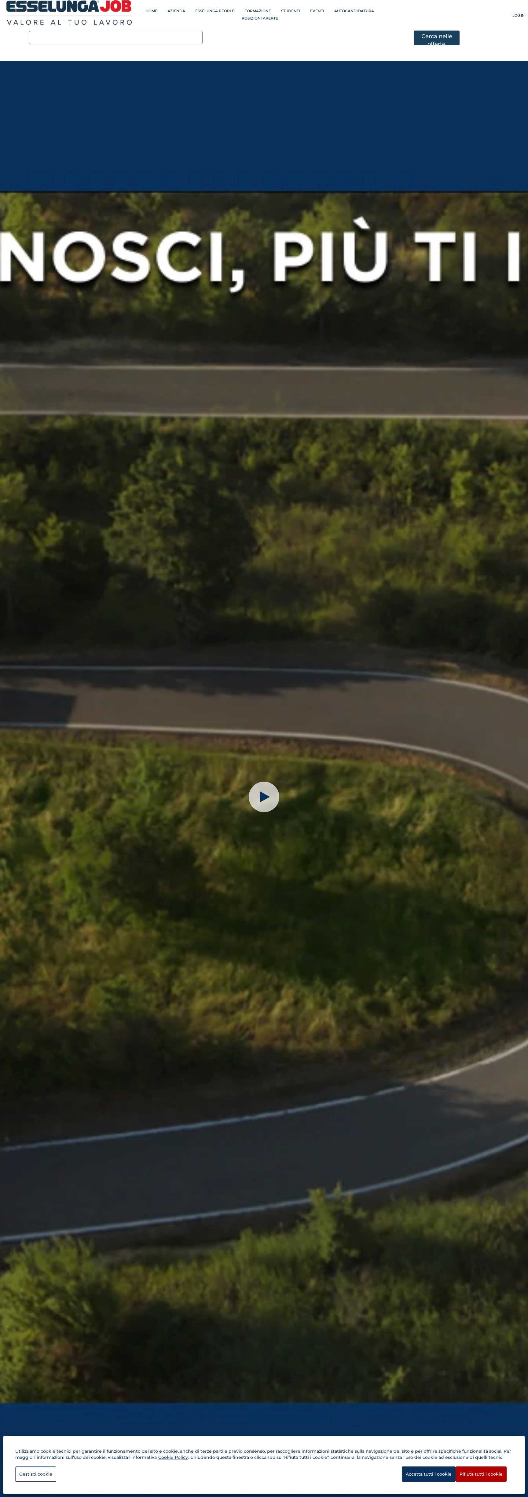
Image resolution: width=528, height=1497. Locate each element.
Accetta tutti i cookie (429, 1474)
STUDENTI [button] (290, 11)
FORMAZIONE (257, 11)
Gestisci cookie (35, 1474)
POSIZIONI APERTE (260, 18)
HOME (151, 11)
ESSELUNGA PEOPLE (214, 11)
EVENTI (317, 11)
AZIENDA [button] (176, 11)
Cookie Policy (173, 1457)
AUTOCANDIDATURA (354, 11)
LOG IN (518, 15)
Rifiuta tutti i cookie (481, 1474)
